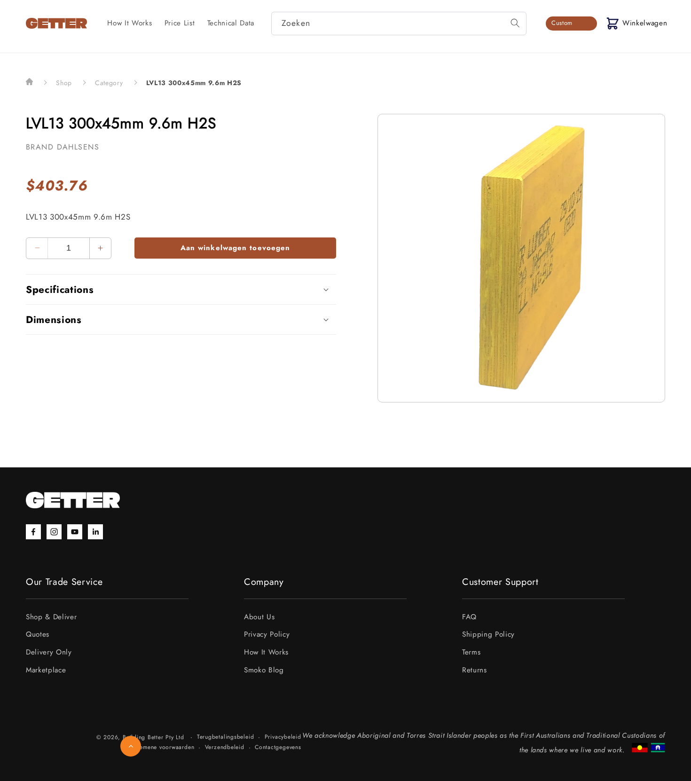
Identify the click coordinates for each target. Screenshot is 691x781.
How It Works (266, 652)
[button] (636, 23)
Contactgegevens (278, 747)
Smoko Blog (264, 670)
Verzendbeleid (224, 747)
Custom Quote (562, 24)
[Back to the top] (130, 746)
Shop (64, 82)
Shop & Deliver (51, 617)
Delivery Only (49, 652)
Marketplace (46, 670)
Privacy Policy (267, 634)
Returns (474, 670)
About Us (259, 617)
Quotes (37, 634)
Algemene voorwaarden (162, 747)
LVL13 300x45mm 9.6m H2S (194, 82)
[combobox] (398, 23)
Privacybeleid (283, 737)
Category (109, 82)
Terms (471, 652)
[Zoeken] (515, 23)
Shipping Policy (488, 634)
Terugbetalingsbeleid (225, 737)
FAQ (469, 617)
